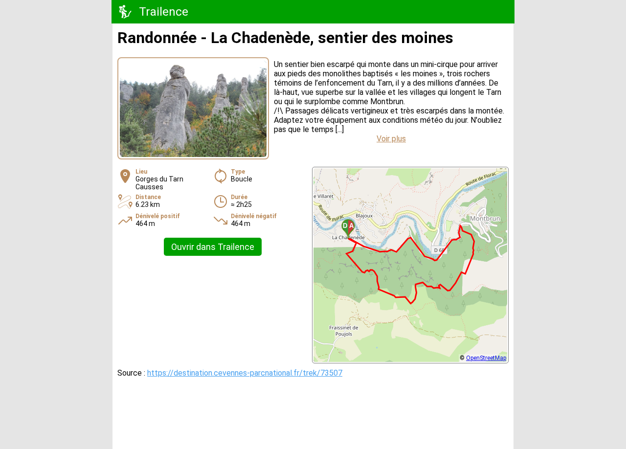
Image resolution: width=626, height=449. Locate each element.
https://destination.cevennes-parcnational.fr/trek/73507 (244, 373)
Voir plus (391, 138)
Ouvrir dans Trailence (212, 247)
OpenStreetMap (486, 358)
